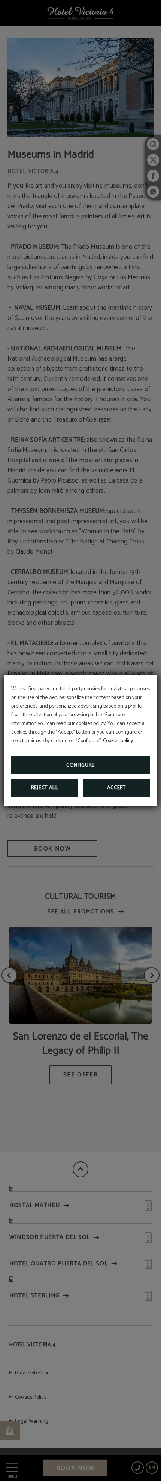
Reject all (44, 788)
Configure (80, 765)
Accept (116, 788)
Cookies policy (118, 741)
